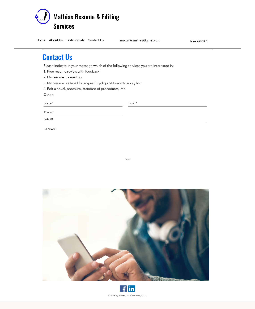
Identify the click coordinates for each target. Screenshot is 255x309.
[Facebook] (123, 288)
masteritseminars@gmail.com (140, 40)
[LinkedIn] (131, 288)
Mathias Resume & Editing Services (86, 21)
